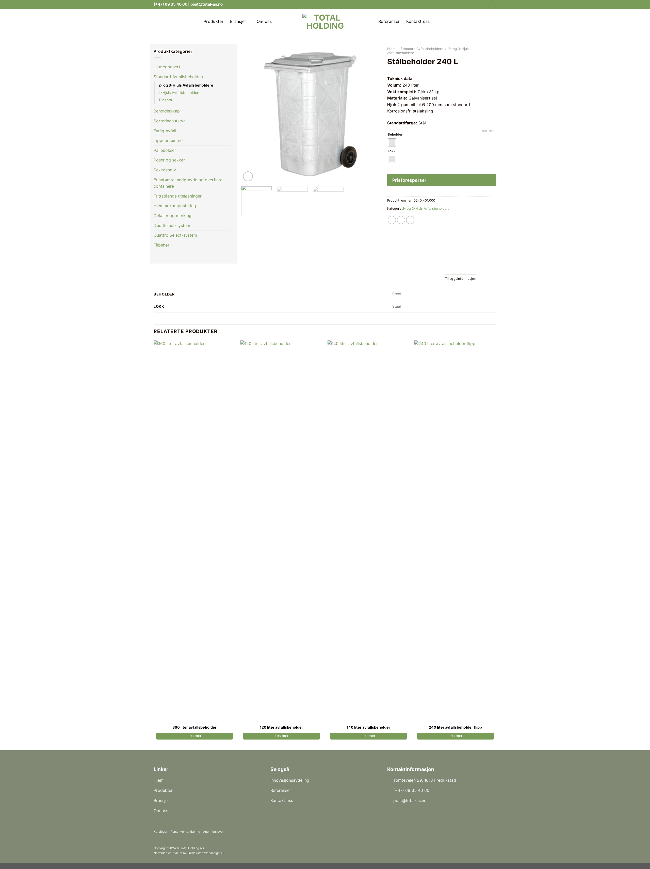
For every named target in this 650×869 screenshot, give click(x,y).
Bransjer (238, 21)
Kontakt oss (418, 21)
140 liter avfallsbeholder (368, 727)
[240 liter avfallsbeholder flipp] (455, 530)
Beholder (395, 134)
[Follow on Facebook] (475, 4)
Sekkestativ (165, 169)
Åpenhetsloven (213, 831)
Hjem (391, 49)
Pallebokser (165, 150)
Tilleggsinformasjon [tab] (460, 279)
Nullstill (489, 131)
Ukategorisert (167, 66)
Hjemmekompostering (175, 205)
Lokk (392, 151)
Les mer (194, 735)
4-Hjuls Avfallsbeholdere (179, 92)
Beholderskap (167, 110)
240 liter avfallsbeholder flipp (455, 727)
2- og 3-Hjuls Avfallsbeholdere (425, 208)
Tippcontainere (168, 140)
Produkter (213, 21)
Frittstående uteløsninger (178, 196)
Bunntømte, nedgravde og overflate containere (188, 183)
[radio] (392, 142)
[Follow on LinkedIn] (480, 4)
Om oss (264, 21)
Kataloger (160, 831)
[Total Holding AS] (325, 21)
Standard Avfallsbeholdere (421, 49)
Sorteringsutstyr (169, 120)
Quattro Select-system (175, 235)
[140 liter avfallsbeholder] (369, 530)
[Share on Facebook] (392, 220)
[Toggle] (490, 180)
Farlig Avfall (165, 130)
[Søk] (492, 4)
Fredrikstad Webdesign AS (205, 853)
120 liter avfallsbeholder (281, 727)
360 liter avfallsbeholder (194, 727)
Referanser (389, 21)
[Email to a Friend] (401, 220)
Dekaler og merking (172, 215)
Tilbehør (165, 100)
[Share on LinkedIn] (410, 220)
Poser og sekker (169, 159)
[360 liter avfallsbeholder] (195, 530)
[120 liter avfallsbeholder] (281, 530)
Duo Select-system (172, 225)
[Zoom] (248, 176)
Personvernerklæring (185, 831)
